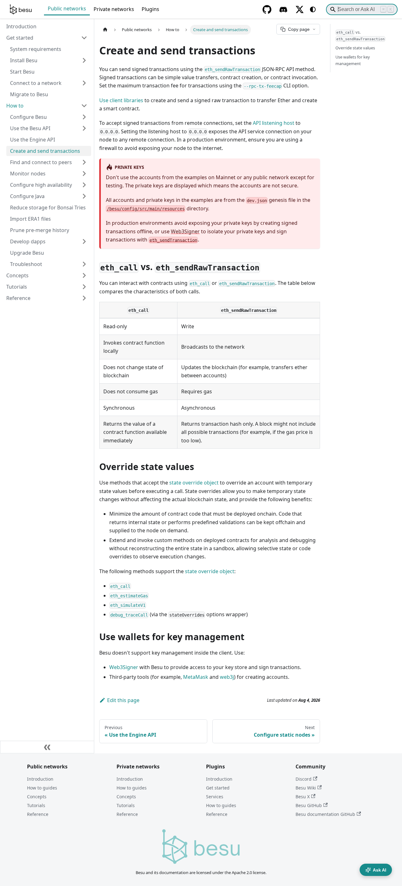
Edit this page (123, 700)
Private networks (114, 9)
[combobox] (362, 9)
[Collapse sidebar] (47, 747)
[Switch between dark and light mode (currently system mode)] (313, 9)
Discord (304, 779)
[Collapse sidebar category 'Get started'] (84, 38)
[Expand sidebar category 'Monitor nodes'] (84, 174)
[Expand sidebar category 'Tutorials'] (84, 287)
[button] (48, 162)
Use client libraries (121, 100)
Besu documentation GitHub (325, 814)
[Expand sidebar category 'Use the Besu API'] (84, 128)
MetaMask (195, 676)
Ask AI (379, 869)
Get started (218, 788)
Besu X (303, 797)
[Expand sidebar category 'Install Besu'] (84, 60)
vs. (360, 35)
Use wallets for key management (352, 60)
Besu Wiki (306, 788)
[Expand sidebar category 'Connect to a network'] (84, 83)
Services (214, 797)
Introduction (40, 779)
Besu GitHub (309, 805)
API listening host (273, 122)
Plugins (150, 9)
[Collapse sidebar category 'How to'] (84, 106)
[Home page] (105, 30)
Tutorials (36, 805)
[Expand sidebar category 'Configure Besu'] (84, 117)
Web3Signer (185, 231)
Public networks (67, 8)
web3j (227, 676)
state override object (194, 482)
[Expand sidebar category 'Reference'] (84, 298)
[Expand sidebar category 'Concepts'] (84, 275)
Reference (37, 814)
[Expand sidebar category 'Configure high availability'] (84, 185)
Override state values (355, 48)
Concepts (36, 797)
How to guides (42, 788)
